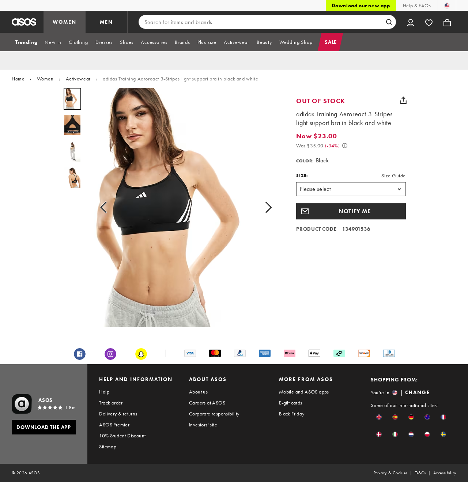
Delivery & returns (118, 413)
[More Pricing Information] (345, 145)
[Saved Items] (429, 22)
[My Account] (410, 22)
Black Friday (292, 413)
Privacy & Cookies (391, 473)
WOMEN (64, 22)
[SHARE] (403, 100)
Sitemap (107, 446)
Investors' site (203, 424)
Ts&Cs (420, 473)
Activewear (78, 78)
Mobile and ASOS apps (304, 391)
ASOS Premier (114, 424)
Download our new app (361, 5)
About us (198, 391)
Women (45, 78)
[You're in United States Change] (447, 5)
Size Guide (393, 175)
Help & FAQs (417, 5)
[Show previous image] (106, 207)
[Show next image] (266, 207)
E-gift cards (290, 402)
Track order (110, 402)
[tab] (26, 42)
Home (18, 78)
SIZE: (302, 175)
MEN (106, 22)
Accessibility (444, 473)
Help (104, 391)
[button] (351, 211)
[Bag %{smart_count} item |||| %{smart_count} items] (447, 22)
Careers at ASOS (207, 402)
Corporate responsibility (214, 413)
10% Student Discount (122, 435)
